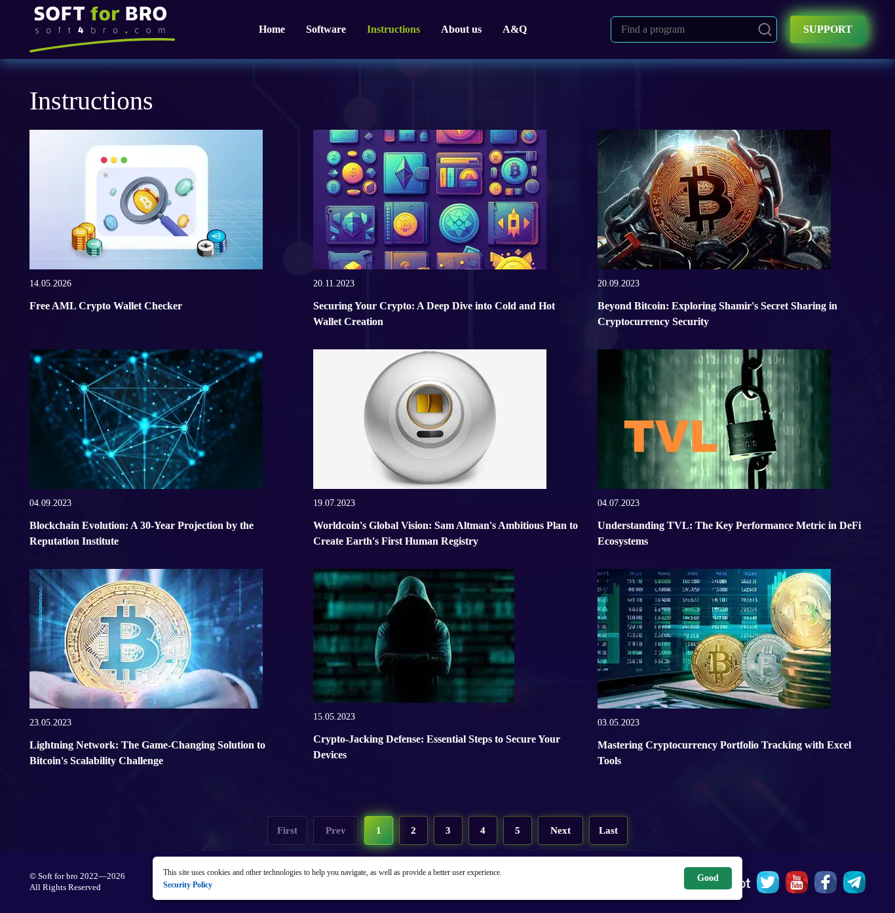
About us (461, 29)
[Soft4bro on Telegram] (854, 882)
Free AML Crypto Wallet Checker (105, 305)
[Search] (765, 29)
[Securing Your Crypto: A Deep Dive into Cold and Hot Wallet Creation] (429, 203)
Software (326, 29)
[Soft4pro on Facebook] (825, 882)
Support (827, 29)
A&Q (515, 29)
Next (560, 830)
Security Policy (187, 884)
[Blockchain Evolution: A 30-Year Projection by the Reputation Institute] (146, 423)
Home (272, 29)
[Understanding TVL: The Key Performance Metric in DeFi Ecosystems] (714, 423)
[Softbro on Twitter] (768, 882)
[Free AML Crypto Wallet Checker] (146, 203)
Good (708, 878)
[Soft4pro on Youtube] (797, 882)
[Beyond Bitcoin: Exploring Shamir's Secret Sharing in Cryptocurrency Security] (714, 203)
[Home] (102, 29)
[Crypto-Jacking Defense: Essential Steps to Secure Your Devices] (413, 639)
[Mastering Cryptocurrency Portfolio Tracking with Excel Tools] (714, 642)
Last (608, 830)
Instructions (393, 29)
